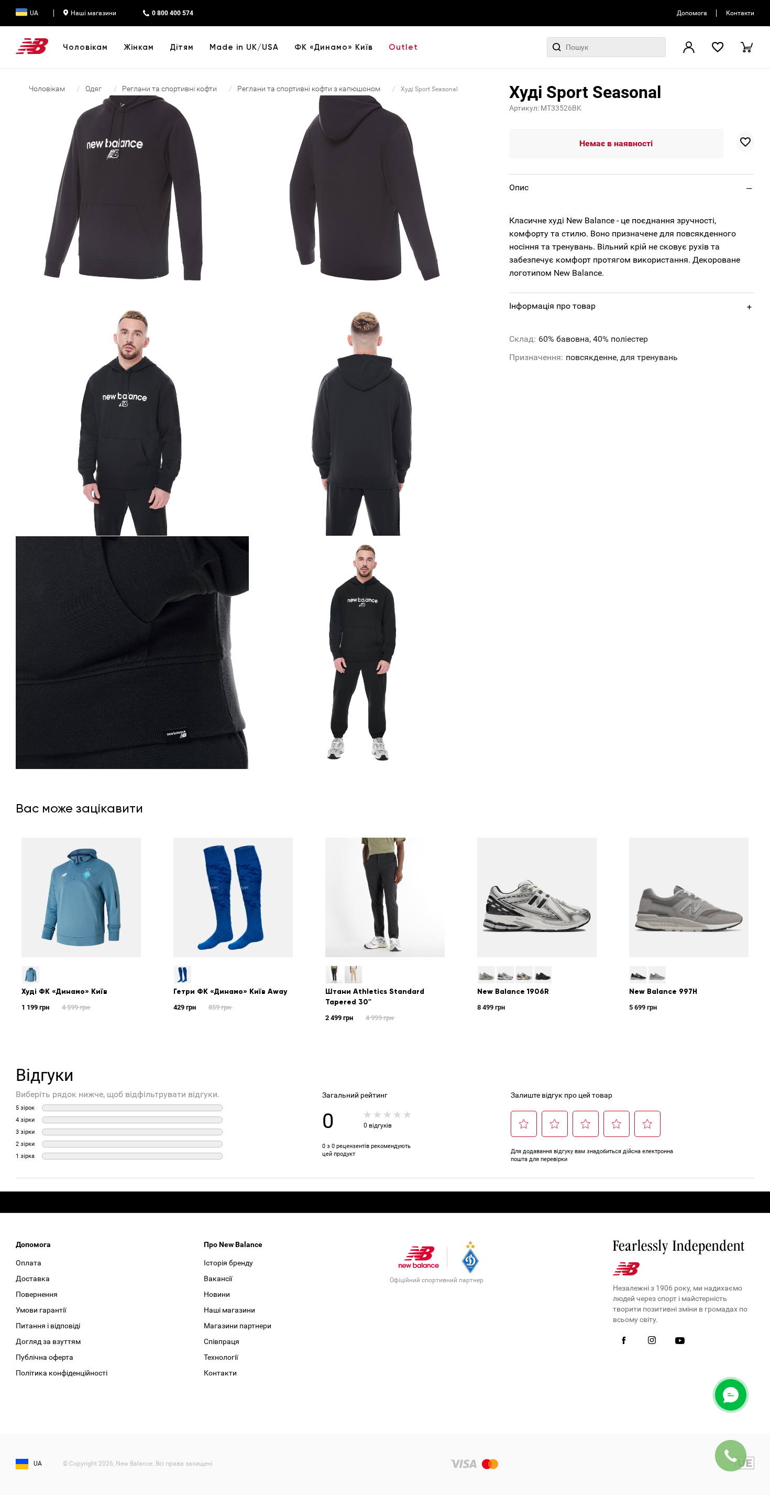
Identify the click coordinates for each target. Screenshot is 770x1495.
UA (34, 13)
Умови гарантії (41, 1310)
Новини (217, 1294)
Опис (519, 187)
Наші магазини (93, 13)
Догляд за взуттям (48, 1341)
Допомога (692, 13)
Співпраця (221, 1341)
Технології (221, 1357)
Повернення (37, 1294)
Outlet (403, 47)
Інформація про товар (552, 306)
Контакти (740, 13)
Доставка (33, 1278)
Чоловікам (85, 47)
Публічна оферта (44, 1357)
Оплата (28, 1263)
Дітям (182, 47)
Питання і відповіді (48, 1325)
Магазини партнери (237, 1325)
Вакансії (218, 1278)
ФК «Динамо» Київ (333, 47)
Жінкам (139, 47)
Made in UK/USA (244, 47)
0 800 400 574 (172, 13)
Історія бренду (228, 1263)
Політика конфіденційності (61, 1373)
